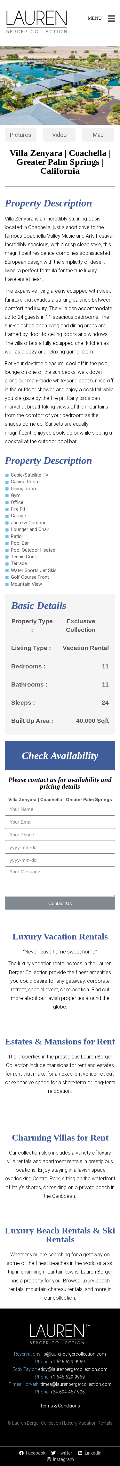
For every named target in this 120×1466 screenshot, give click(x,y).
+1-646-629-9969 (67, 1361)
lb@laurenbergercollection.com (74, 1354)
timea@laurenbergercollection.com (76, 1384)
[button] (20, 135)
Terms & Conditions (60, 1405)
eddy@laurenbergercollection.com (73, 1369)
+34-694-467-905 (67, 1391)
